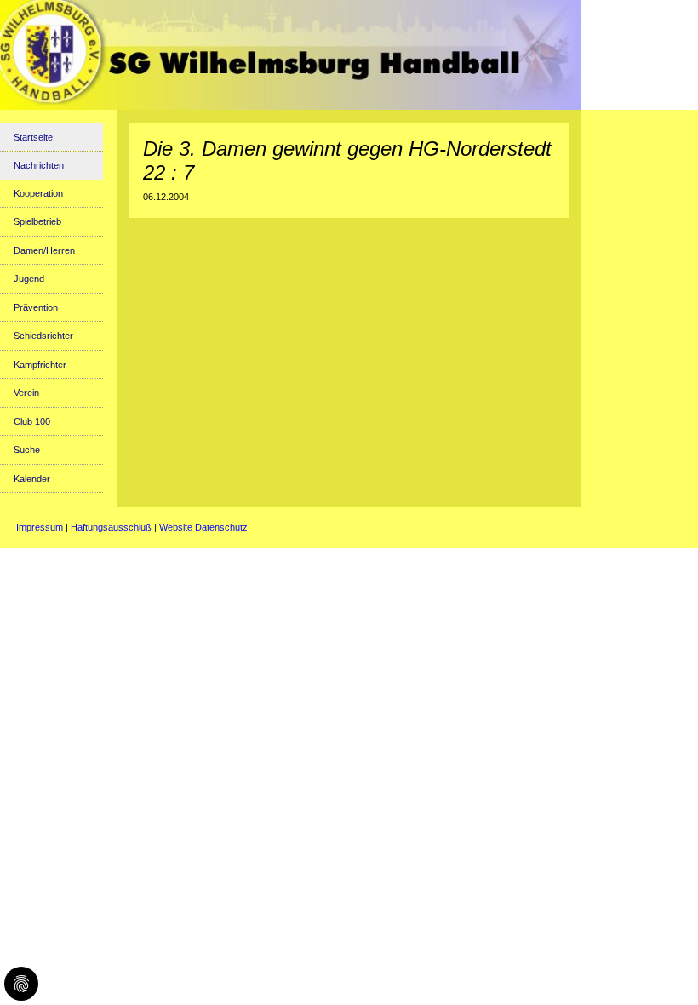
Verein (26, 393)
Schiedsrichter (43, 335)
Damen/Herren (44, 250)
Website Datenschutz (203, 527)
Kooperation (38, 193)
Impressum (39, 527)
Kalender (32, 479)
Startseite (33, 137)
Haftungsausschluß (111, 527)
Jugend (29, 278)
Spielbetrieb (37, 221)
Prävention (36, 307)
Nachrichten (39, 165)
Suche (27, 450)
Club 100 (32, 421)
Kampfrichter (40, 364)
